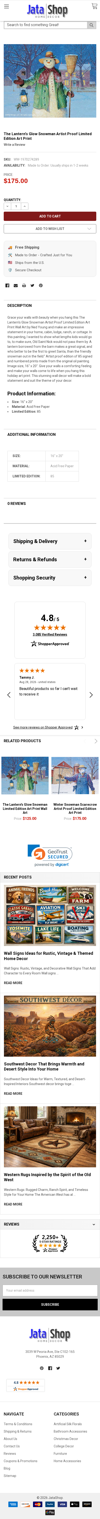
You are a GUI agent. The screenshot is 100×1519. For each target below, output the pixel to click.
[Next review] (91, 695)
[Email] (15, 285)
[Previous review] (9, 695)
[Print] (24, 285)
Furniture (60, 1453)
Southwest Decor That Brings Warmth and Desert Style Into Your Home (44, 1066)
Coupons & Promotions (20, 1461)
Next (95, 741)
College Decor (64, 1446)
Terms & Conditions (18, 1424)
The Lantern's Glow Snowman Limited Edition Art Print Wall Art (25, 808)
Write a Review (14, 144)
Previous (85, 741)
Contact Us (12, 1446)
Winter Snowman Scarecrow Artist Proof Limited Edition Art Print (75, 808)
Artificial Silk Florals (68, 1424)
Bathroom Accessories (70, 1431)
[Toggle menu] (6, 6)
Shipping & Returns (18, 1431)
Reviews (10, 1453)
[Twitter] (32, 285)
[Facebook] (7, 285)
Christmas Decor (66, 1439)
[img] (50, 627)
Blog (7, 1468)
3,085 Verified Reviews (50, 634)
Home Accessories (67, 1461)
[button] (50, 855)
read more (13, 983)
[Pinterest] (40, 285)
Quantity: (12, 200)
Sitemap (10, 1476)
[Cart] (94, 6)
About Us (10, 1439)
